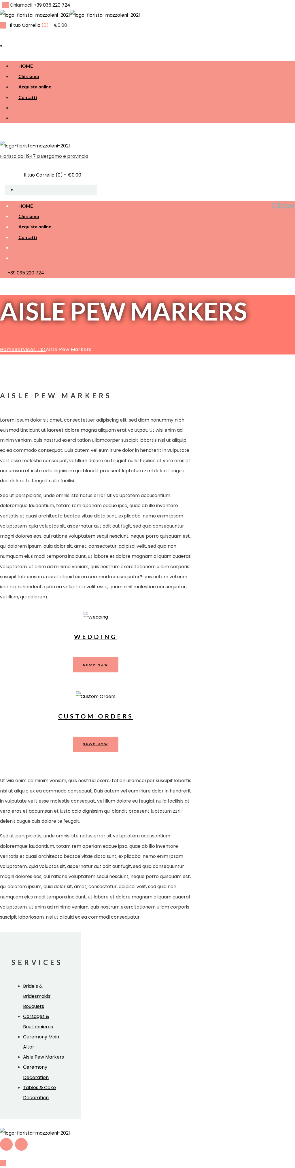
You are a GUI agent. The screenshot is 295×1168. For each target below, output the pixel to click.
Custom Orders (95, 716)
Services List (30, 349)
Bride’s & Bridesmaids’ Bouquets (37, 996)
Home (7, 349)
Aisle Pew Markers (43, 1057)
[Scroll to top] (3, 1163)
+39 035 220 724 (52, 5)
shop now (95, 664)
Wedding (95, 636)
